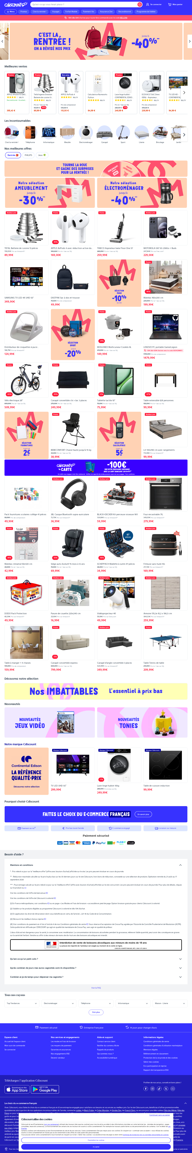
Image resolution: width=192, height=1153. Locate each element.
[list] (96, 92)
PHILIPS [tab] (28, 155)
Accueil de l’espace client (14, 1042)
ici (25, 888)
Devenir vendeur (58, 1058)
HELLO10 (123, 18)
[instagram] (152, 1088)
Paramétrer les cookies (96, 1140)
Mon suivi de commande (14, 1046)
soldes (78, 1110)
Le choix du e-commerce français (20, 1103)
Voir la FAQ (96, 988)
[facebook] (146, 1088)
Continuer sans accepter (159, 1115)
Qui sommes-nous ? (105, 1054)
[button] (7, 135)
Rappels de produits (105, 1050)
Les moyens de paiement (61, 1046)
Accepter (96, 1147)
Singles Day (116, 1110)
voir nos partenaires (51, 1124)
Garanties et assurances (61, 1050)
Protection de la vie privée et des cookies (161, 1058)
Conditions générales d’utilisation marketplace (163, 1046)
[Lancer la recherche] (139, 4)
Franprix (179, 1140)
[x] (166, 1088)
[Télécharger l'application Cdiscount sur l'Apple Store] (17, 1089)
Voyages (55, 12)
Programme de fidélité (146, 12)
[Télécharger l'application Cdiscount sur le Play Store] (45, 1089)
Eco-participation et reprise (155, 1066)
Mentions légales (151, 1050)
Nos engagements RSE (60, 1054)
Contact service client (106, 1042)
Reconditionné (124, 12)
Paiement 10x (88, 12)
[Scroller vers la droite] (184, 92)
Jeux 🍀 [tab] (42, 155)
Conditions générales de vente (156, 1042)
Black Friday (89, 1110)
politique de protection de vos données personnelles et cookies (146, 1135)
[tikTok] (159, 1088)
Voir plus (96, 1012)
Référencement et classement (156, 1054)
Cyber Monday (103, 1110)
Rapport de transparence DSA (156, 1070)
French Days (130, 1110)
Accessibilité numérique (107, 1058)
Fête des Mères (170, 1110)
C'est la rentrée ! (39, 12)
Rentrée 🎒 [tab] (13, 155)
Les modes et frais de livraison (63, 1042)
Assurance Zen (106, 12)
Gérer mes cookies (151, 1062)
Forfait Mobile (71, 12)
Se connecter (10, 1050)
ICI (47, 893)
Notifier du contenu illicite (108, 1046)
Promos (24, 12)
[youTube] (172, 1088)
